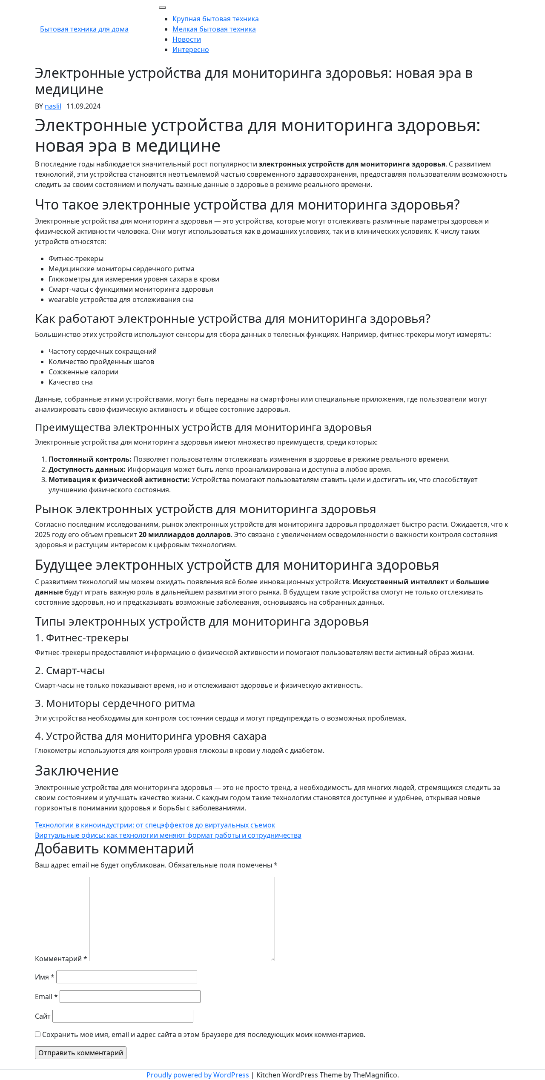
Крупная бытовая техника (215, 18)
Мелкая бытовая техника (214, 29)
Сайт (43, 1016)
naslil (53, 106)
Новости (186, 39)
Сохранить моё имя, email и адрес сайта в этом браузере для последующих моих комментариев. (203, 1034)
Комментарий (61, 958)
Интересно (190, 49)
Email (46, 996)
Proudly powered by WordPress (198, 1075)
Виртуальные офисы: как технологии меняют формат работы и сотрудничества (168, 835)
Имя (44, 977)
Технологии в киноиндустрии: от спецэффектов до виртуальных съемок (155, 825)
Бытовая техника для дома (84, 29)
